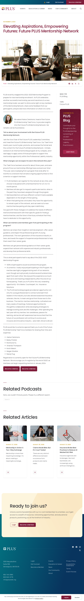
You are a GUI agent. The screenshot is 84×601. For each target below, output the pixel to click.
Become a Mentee (29, 369)
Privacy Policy (71, 561)
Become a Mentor (11, 369)
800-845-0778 (8, 577)
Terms (68, 569)
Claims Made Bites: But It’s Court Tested (42, 449)
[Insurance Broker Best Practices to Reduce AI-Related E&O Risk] (62, 472)
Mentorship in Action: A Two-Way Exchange (14, 449)
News (50, 9)
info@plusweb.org (9, 580)
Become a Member (75, 2)
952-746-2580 (8, 575)
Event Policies (71, 572)
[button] (81, 8)
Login (48, 2)
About (73, 9)
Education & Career (37, 9)
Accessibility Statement (70, 565)
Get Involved (59, 2)
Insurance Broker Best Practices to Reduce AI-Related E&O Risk (69, 450)
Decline (77, 597)
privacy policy (39, 598)
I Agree (66, 597)
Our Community (61, 9)
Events (22, 9)
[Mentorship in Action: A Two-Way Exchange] (8, 472)
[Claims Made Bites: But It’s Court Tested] (35, 472)
